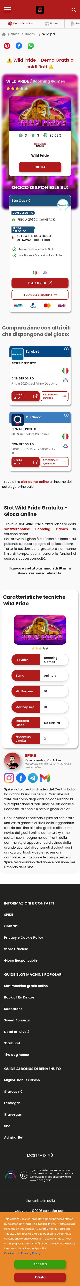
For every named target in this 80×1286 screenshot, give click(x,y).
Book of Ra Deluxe (19, 997)
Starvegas (13, 1114)
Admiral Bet (14, 1137)
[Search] (71, 10)
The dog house (16, 1054)
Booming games (31, 34)
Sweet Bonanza (17, 1020)
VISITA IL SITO (37, 283)
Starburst (12, 1043)
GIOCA (40, 167)
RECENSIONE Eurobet (50, 396)
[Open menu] (9, 10)
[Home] (4, 34)
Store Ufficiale (16, 949)
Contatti (11, 926)
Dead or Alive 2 (16, 1031)
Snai (7, 1126)
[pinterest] (7, 46)
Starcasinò (13, 1091)
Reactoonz (13, 1008)
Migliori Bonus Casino (22, 1080)
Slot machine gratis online (26, 986)
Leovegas (12, 1103)
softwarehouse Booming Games (36, 529)
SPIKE (8, 914)
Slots (15, 34)
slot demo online (35, 481)
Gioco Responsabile (21, 960)
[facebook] (19, 46)
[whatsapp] (31, 46)
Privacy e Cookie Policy (23, 937)
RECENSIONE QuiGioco (50, 461)
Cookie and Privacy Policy (22, 1253)
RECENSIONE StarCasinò (37, 295)
